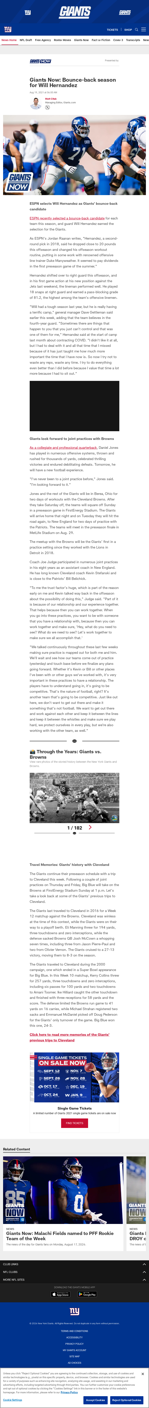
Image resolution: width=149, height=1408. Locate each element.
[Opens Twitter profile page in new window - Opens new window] (47, 107)
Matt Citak (51, 98)
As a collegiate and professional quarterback (63, 447)
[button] (74, 406)
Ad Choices (74, 1362)
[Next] (90, 827)
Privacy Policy (74, 1343)
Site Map (74, 1356)
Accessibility (74, 1337)
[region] (74, 1388)
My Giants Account (74, 1350)
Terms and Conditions (74, 1331)
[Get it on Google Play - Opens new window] (87, 1296)
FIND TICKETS (74, 1123)
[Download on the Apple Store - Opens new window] (60, 1294)
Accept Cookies (95, 1400)
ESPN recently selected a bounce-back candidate (67, 218)
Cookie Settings (12, 1399)
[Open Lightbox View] (74, 806)
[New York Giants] (74, 1312)
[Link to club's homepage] (7, 28)
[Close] (143, 1374)
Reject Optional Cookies (126, 1400)
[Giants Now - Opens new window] (40, 62)
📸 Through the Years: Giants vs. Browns (65, 754)
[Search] (136, 29)
